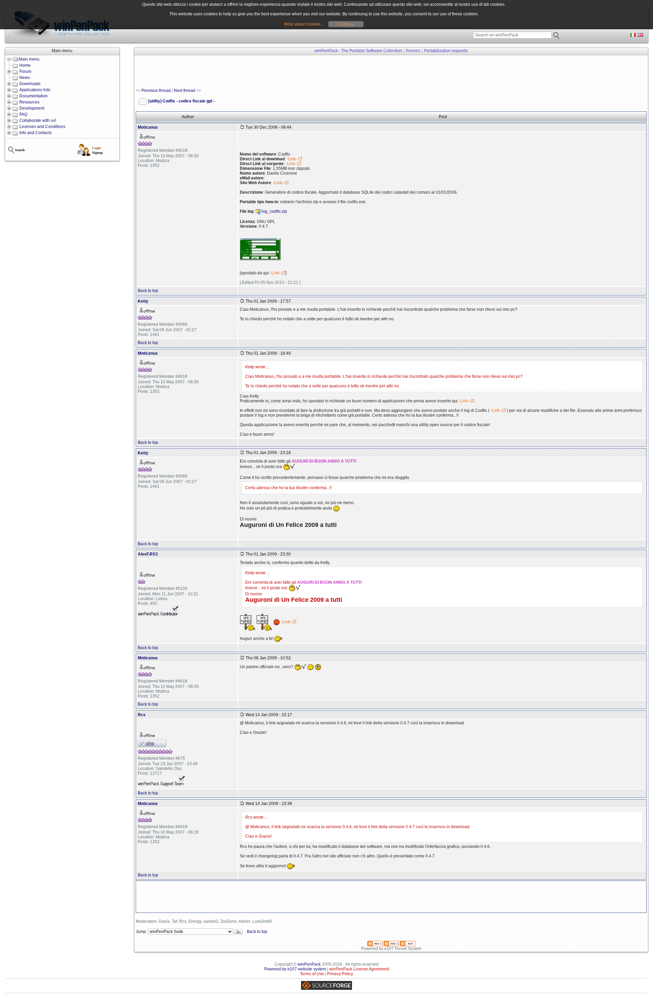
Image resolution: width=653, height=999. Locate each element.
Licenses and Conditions (42, 126)
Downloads (29, 83)
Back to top (148, 290)
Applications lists (34, 89)
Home (25, 65)
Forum (25, 71)
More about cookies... (303, 24)
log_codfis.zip (274, 211)
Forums (413, 50)
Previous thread (156, 90)
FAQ (23, 114)
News (24, 77)
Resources (29, 102)
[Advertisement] (259, 72)
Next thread (184, 90)
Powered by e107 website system (295, 969)
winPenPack (309, 964)
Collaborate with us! (37, 120)
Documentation (33, 96)
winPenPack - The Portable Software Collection (358, 50)
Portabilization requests (446, 50)
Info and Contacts (35, 132)
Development (31, 108)
